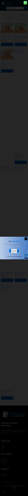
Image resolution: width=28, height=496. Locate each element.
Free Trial (14, 251)
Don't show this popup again (15, 256)
